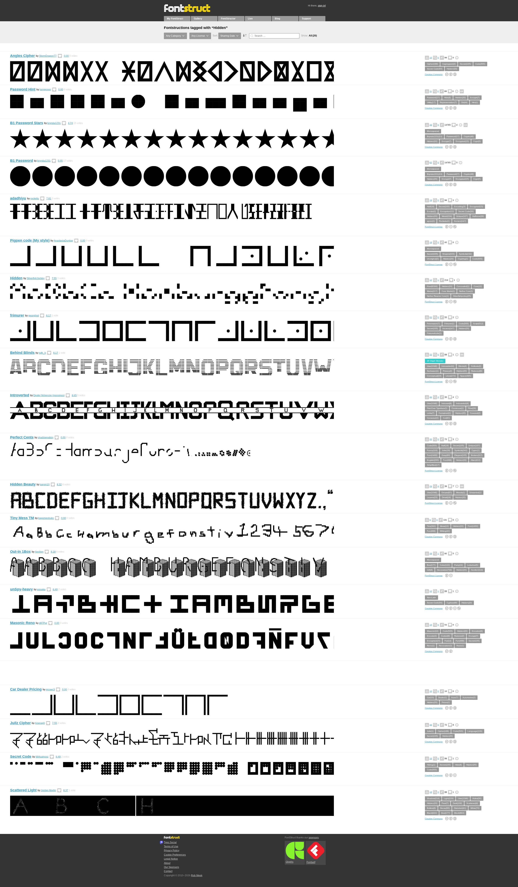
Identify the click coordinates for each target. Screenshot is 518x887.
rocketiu (34, 198)
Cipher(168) (432, 64)
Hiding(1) (431, 765)
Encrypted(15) (462, 141)
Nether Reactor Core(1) (438, 296)
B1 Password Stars (26, 123)
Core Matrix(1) (448, 291)
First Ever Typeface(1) (437, 408)
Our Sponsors (171, 867)
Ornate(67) (447, 492)
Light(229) (448, 798)
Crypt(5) (477, 141)
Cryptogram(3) (448, 64)
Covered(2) (475, 413)
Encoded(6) (477, 631)
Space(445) (465, 376)
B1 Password (21, 161)
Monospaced (433, 131)
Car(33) (430, 697)
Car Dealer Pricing (26, 689)
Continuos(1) (458, 408)
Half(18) (430, 206)
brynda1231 (54, 123)
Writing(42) (445, 531)
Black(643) (432, 813)
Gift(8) (430, 570)
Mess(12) (444, 526)
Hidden (16, 278)
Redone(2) (459, 636)
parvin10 (45, 484)
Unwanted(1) (475, 492)
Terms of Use (171, 846)
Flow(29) (472, 408)
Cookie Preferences (175, 854)
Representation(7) (448, 102)
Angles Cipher (22, 56)
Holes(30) (476, 798)
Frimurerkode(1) (434, 333)
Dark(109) (457, 803)
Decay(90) (445, 808)
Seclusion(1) (432, 371)
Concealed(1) (463, 286)
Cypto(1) (476, 450)
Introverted (19, 395)
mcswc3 (50, 689)
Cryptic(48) (469, 136)
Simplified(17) (433, 465)
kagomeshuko (46, 518)
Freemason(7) (433, 323)
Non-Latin (431, 597)
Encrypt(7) (475, 97)
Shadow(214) (433, 798)
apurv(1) (431, 221)
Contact (168, 871)
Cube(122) (445, 565)
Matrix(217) (432, 291)
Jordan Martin (48, 790)
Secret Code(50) (434, 69)
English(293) (433, 460)
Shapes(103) (448, 254)
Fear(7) (445, 803)
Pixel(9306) (432, 286)
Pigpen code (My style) (30, 240)
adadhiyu (18, 198)
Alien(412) (475, 460)
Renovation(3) (445, 646)
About (167, 863)
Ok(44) (464, 102)
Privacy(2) (447, 371)
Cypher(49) (452, 603)
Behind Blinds (22, 353)
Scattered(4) (472, 803)
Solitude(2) (476, 366)
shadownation (45, 437)
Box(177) (431, 565)
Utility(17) (431, 102)
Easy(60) (446, 455)
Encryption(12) (447, 211)
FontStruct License (434, 227)
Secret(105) (465, 64)
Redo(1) (460, 646)
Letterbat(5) (472, 565)
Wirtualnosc (42, 756)
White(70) (474, 808)
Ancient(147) (460, 221)
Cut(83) (446, 418)
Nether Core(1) (466, 291)
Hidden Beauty (23, 484)
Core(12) (478, 286)
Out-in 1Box (20, 552)
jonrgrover (45, 89)
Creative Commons (434, 74)
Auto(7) (454, 697)
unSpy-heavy (21, 589)
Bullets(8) (431, 808)
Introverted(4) (448, 366)
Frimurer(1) (449, 323)
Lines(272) (451, 376)
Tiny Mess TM (22, 518)
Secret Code (20, 757)
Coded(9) (445, 636)
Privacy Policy (171, 850)
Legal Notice (171, 858)
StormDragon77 (48, 55)
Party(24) (458, 565)
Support (306, 18)
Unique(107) (462, 216)
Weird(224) (447, 216)
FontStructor (228, 18)
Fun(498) (447, 460)
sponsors (314, 837)
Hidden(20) (452, 69)
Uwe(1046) (432, 366)
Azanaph (40, 723)
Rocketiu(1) (444, 221)
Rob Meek (196, 875)
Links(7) (430, 413)
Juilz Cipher (20, 723)
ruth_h (42, 352)
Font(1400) (432, 455)
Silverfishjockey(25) (462, 296)
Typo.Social (170, 842)
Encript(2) (431, 211)
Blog (277, 18)
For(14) (448, 641)
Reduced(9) (476, 371)
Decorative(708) (444, 570)
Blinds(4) (463, 366)
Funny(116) (432, 450)
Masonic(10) (432, 631)
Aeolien (39, 551)
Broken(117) (476, 455)
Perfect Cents (22, 437)
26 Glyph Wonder (435, 361)
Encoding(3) (459, 206)
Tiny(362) (431, 526)
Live (250, 18)
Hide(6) (447, 97)
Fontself (311, 862)
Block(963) (459, 813)
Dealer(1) (442, 697)
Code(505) (480, 64)
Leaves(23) (432, 497)
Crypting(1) (463, 259)
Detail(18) (446, 497)
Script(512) (478, 323)
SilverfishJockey (36, 278)
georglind (33, 315)
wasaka (41, 589)
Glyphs (289, 861)
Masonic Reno (22, 623)
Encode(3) (432, 636)
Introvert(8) (447, 403)
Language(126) (475, 731)
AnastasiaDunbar (63, 240)
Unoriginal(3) (433, 259)
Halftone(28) (478, 216)
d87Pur (43, 623)
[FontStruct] (191, 11)
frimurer (17, 315)
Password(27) (433, 97)
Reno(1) (430, 646)
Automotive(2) (469, 697)
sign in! (322, 5)
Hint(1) (475, 102)
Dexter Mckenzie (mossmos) (49, 395)
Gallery (198, 18)
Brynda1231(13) (434, 136)
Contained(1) (445, 413)
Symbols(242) (465, 254)
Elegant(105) (460, 455)
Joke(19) (446, 450)
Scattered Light (23, 790)
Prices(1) (446, 702)
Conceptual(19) (434, 376)
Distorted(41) (460, 808)
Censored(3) (432, 418)
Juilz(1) (430, 731)
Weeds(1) (460, 492)
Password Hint (22, 89)
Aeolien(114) (477, 570)
